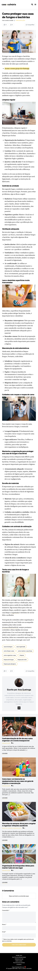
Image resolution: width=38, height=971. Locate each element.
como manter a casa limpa (25, 651)
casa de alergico (8, 646)
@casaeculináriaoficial (10, 627)
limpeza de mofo (22, 659)
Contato (19, 964)
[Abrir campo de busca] (32, 4)
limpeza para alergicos (10, 664)
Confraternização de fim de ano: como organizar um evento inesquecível (17, 739)
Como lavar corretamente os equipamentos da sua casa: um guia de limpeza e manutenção (17, 781)
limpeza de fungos (9, 659)
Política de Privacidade (19, 957)
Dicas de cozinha (7, 828)
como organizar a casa (10, 655)
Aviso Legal (19, 961)
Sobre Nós (19, 955)
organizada (15, 613)
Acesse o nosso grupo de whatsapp (17, 68)
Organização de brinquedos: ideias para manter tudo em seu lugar (18, 867)
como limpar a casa (9, 651)
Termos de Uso (19, 959)
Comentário (5, 910)
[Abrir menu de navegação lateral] (35, 4)
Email (4, 932)
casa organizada (20, 646)
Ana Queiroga (24, 689)
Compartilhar (30, 25)
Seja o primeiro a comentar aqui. (19, 896)
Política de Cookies (19, 962)
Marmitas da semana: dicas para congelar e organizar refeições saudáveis (19, 824)
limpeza (22, 655)
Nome (4, 924)
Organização (20, 20)
